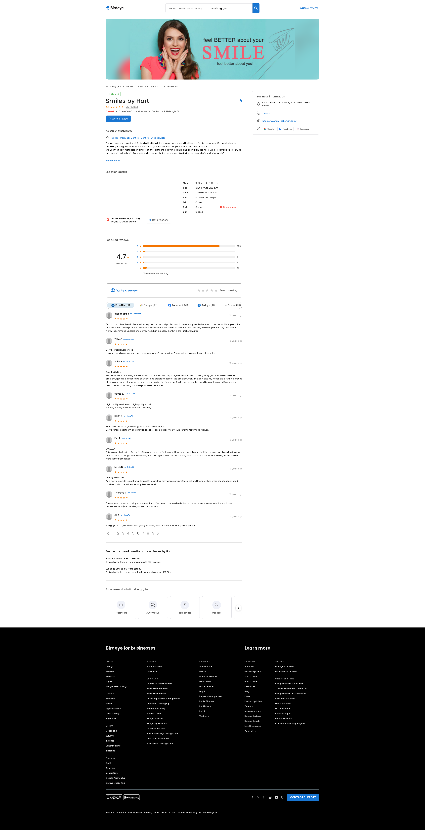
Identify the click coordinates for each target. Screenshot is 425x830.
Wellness (204, 716)
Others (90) (234, 305)
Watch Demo (251, 676)
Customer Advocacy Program (290, 723)
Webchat (110, 698)
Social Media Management (160, 743)
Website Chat (154, 713)
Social (109, 703)
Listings (110, 666)
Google (270, 129)
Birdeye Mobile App (115, 783)
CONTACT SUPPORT (303, 797)
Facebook (287, 129)
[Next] (238, 608)
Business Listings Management (163, 733)
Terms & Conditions (116, 812)
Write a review (308, 8)
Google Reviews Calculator (289, 683)
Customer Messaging (158, 703)
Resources (250, 686)
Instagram (305, 129)
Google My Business (157, 723)
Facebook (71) (180, 305)
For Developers (282, 708)
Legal (202, 691)
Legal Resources (253, 726)
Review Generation (156, 693)
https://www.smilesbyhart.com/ (279, 121)
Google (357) (151, 305)
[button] (108, 533)
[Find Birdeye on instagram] (270, 797)
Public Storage (206, 701)
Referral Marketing (156, 708)
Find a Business (283, 703)
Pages (109, 681)
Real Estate (205, 706)
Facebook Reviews (156, 728)
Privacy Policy (135, 812)
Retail (202, 711)
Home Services (206, 686)
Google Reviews (155, 718)
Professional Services (286, 671)
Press (247, 696)
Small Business (154, 666)
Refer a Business (283, 718)
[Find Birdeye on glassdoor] (282, 797)
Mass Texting (112, 713)
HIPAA (164, 812)
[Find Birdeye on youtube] (276, 797)
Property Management (211, 696)
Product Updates (253, 701)
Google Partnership (116, 778)
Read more (111, 160)
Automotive (205, 666)
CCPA (172, 812)
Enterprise (152, 671)
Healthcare (205, 681)
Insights (110, 740)
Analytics (110, 768)
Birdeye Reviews (253, 716)
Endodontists (158, 137)
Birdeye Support (283, 713)
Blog (247, 691)
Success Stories (253, 711)
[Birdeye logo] (115, 8)
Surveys (110, 735)
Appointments (113, 708)
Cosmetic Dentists (148, 86)
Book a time (251, 681)
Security (148, 812)
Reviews (110, 671)
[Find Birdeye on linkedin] (264, 797)
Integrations (112, 773)
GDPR (157, 812)
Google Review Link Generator (290, 693)
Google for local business (159, 683)
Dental (129, 86)
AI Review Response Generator (290, 688)
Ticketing (110, 750)
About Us (249, 666)
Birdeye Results (252, 721)
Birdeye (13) (208, 305)
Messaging (111, 730)
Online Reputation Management (163, 698)
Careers (249, 706)
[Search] (256, 8)
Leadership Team (253, 671)
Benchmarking (113, 745)
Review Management (157, 688)
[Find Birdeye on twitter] (258, 797)
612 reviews (132, 106)
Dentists (145, 137)
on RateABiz (135, 313)
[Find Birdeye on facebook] (252, 797)
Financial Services (208, 676)
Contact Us (250, 731)
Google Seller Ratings (117, 686)
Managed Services (284, 666)
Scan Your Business (285, 698)
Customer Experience (158, 738)
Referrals (110, 676)
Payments (111, 718)
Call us (266, 113)
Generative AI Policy (187, 812)
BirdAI (108, 763)
